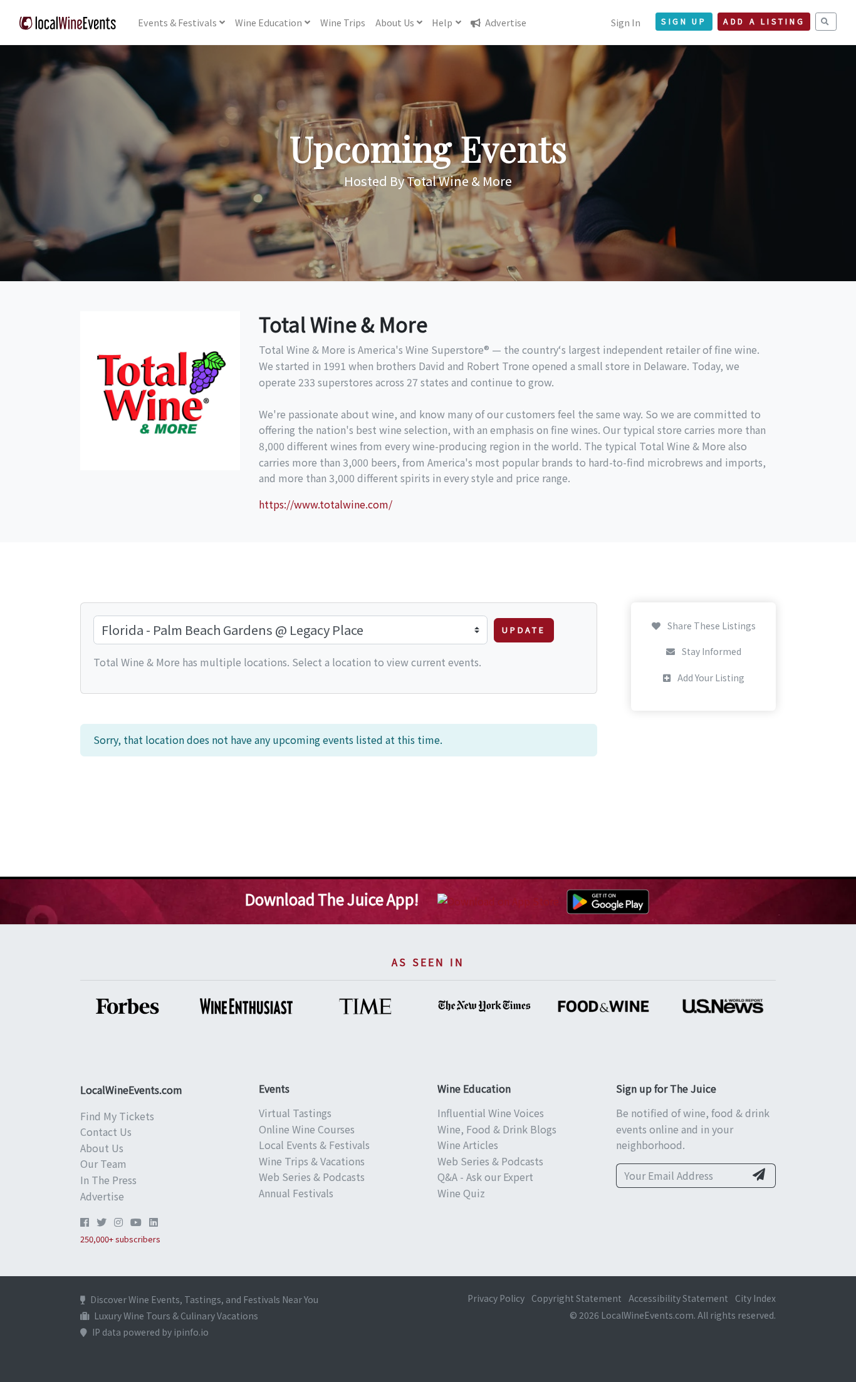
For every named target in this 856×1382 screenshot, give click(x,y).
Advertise (504, 22)
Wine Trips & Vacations (312, 1160)
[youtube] (136, 1221)
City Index (755, 1298)
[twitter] (102, 1221)
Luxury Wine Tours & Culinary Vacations (176, 1315)
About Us (101, 1147)
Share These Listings (710, 625)
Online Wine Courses (307, 1129)
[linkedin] (153, 1221)
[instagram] (118, 1221)
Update (524, 630)
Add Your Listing (710, 678)
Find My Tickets (117, 1115)
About (394, 22)
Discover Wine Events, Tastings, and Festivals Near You (204, 1299)
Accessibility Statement (678, 1298)
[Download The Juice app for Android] (607, 899)
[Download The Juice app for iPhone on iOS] (500, 899)
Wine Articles (467, 1144)
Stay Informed (710, 652)
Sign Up (684, 21)
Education (268, 22)
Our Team (103, 1163)
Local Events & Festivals (314, 1144)
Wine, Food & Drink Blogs (496, 1129)
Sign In (625, 22)
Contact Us (106, 1131)
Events (177, 22)
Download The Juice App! (332, 899)
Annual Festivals (296, 1192)
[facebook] (84, 1221)
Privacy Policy (496, 1298)
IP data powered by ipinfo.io (150, 1332)
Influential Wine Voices (490, 1112)
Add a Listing (764, 21)
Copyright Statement (576, 1298)
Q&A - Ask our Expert (485, 1176)
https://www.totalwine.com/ (325, 504)
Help (442, 22)
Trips (342, 22)
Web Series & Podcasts (312, 1176)
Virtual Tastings (295, 1112)
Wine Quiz (461, 1192)
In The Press (108, 1179)
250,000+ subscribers (120, 1239)
